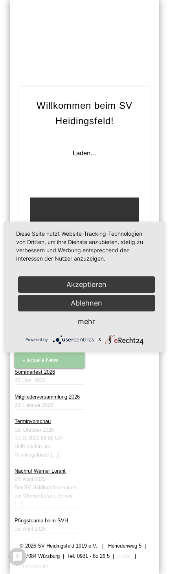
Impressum (35, 566)
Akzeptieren (86, 284)
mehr (86, 321)
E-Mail (124, 556)
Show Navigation (130, 67)
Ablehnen (86, 303)
